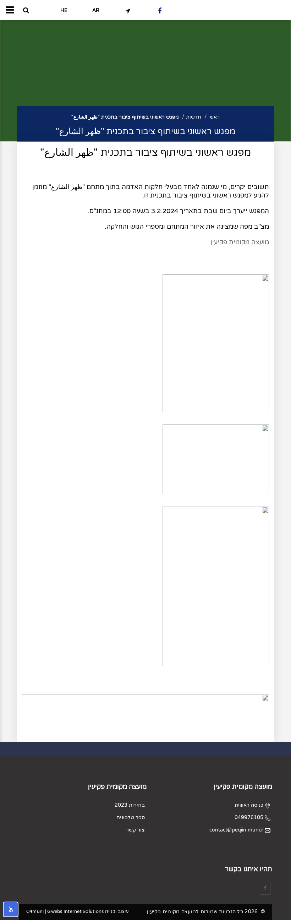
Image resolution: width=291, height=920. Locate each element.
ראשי (214, 117)
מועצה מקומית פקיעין (239, 242)
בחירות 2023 (130, 805)
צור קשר (135, 830)
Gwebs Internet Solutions (75, 911)
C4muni (35, 911)
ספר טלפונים (130, 818)
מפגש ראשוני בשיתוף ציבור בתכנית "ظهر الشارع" (125, 117)
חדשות (193, 117)
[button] (11, 909)
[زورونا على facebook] (160, 10)
